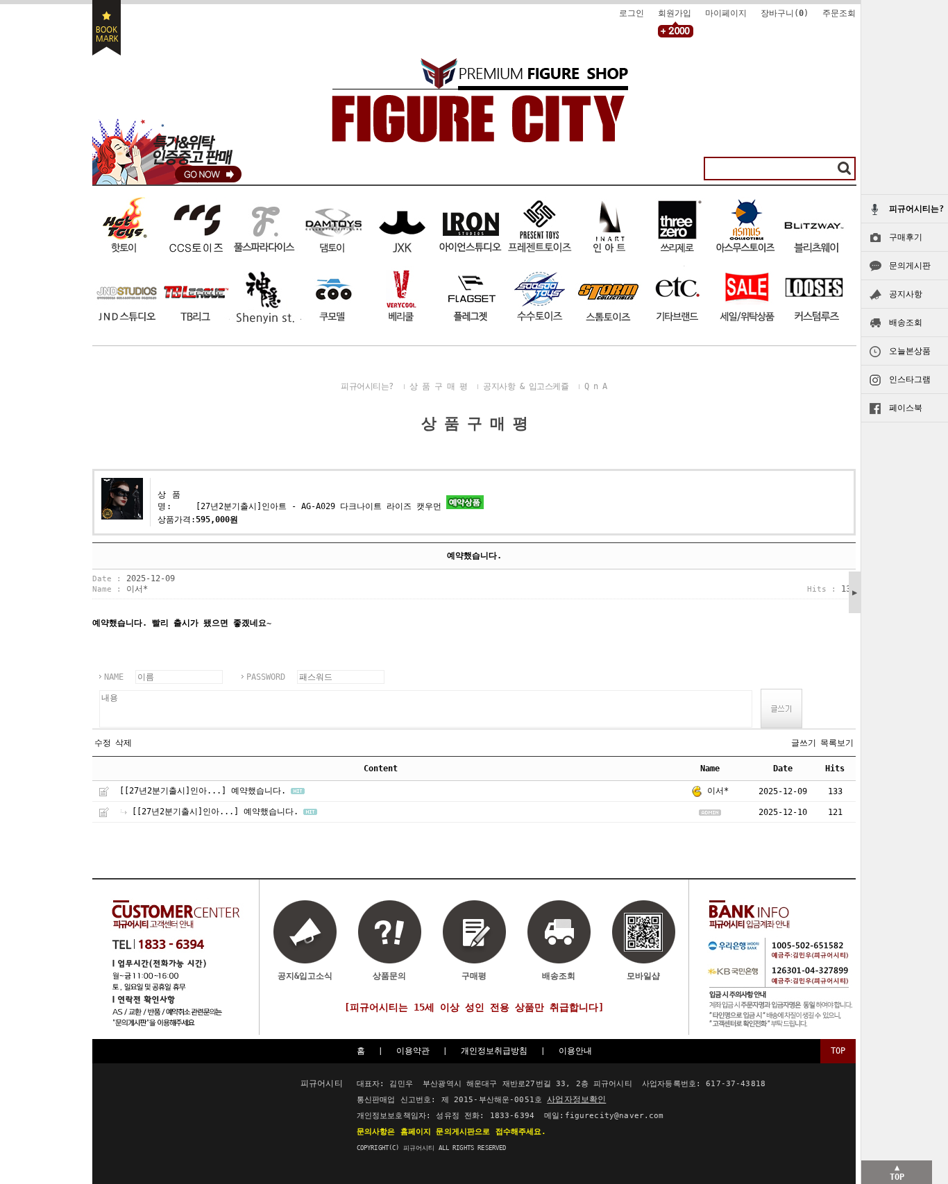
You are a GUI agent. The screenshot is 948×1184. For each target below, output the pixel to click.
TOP (838, 1051)
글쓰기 (803, 743)
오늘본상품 (910, 351)
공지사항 (905, 294)
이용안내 (575, 1051)
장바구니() (785, 13)
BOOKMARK (106, 27)
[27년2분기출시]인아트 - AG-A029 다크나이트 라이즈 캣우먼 (318, 506)
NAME (114, 677)
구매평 (474, 976)
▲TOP (897, 1172)
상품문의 (389, 976)
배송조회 (905, 322)
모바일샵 (643, 976)
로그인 (631, 13)
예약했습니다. (258, 791)
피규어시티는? (367, 386)
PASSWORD (265, 677)
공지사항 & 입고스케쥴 (525, 386)
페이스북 (905, 408)
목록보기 (837, 743)
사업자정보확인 (576, 1099)
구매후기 (905, 237)
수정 (102, 743)
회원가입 (674, 13)
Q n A (595, 386)
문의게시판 (910, 266)
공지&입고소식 (305, 976)
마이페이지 (726, 13)
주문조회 (839, 13)
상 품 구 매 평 (438, 386)
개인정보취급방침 (494, 1051)
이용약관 (413, 1051)
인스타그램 (910, 379)
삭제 (123, 743)
